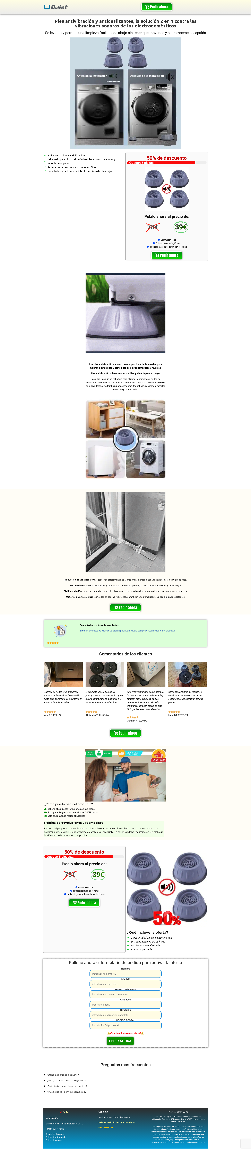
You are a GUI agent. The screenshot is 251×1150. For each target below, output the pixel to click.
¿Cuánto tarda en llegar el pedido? (67, 1086)
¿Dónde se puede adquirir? (63, 1074)
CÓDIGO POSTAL (125, 1020)
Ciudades (125, 999)
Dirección (125, 1010)
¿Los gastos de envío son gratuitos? (67, 1080)
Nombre (125, 968)
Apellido (125, 979)
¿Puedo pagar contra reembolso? (66, 1091)
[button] (125, 1075)
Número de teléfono (125, 989)
